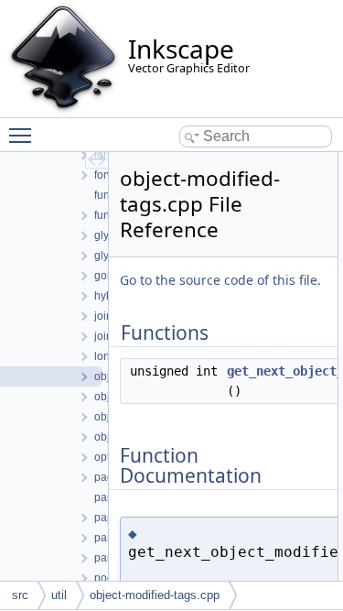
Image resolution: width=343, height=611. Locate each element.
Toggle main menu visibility (23, 134)
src (20, 595)
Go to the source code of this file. (220, 280)
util (59, 595)
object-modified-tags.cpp (155, 595)
